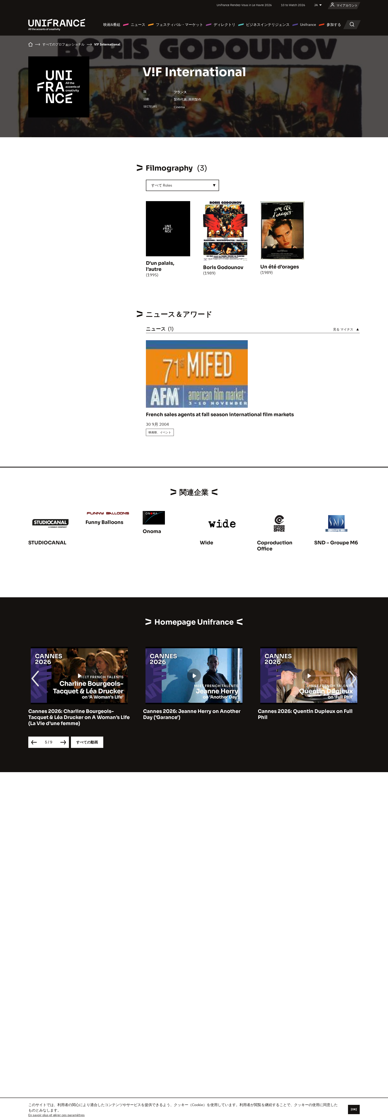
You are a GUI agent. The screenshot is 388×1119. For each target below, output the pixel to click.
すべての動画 (87, 742)
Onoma (152, 531)
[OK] (354, 1109)
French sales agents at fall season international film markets (220, 415)
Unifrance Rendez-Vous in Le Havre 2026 (244, 5)
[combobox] (182, 185)
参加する (334, 24)
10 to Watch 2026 (293, 5)
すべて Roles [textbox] (161, 185)
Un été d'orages (279, 267)
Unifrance (308, 24)
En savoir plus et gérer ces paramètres (56, 1115)
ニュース (138, 24)
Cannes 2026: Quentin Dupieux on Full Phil (305, 714)
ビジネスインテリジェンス (268, 24)
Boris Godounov (223, 267)
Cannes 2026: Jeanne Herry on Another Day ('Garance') (191, 714)
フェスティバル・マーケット (179, 24)
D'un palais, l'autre (160, 266)
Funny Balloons (104, 522)
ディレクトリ (224, 24)
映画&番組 (111, 24)
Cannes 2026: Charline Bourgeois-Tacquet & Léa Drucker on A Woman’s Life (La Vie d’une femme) (79, 717)
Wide (206, 543)
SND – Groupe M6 (336, 543)
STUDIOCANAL (47, 543)
